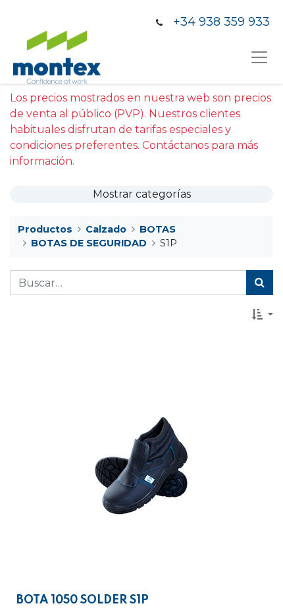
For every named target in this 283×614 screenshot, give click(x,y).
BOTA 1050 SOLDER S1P (82, 600)
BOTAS (158, 229)
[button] (262, 314)
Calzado (106, 229)
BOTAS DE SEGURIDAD (89, 243)
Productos (45, 229)
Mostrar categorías (142, 194)
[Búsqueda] (259, 282)
